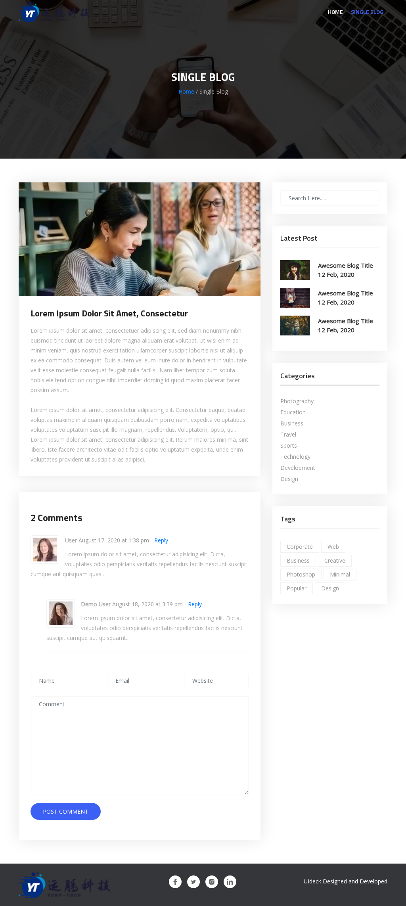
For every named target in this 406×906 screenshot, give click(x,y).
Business (291, 423)
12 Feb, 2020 (336, 274)
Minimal (340, 574)
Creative (334, 560)
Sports (288, 445)
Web (333, 546)
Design (289, 479)
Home (335, 12)
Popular (296, 588)
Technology (295, 456)
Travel (288, 434)
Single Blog (367, 12)
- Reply (158, 540)
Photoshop (301, 574)
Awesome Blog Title (345, 265)
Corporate (300, 546)
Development (297, 467)
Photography (297, 401)
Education (293, 412)
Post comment (65, 811)
